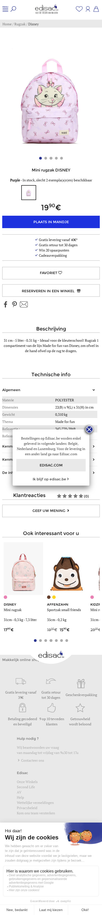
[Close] (89, 429)
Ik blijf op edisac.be (49, 479)
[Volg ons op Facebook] (5, 304)
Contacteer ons (32, 760)
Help (20, 797)
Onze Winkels (27, 781)
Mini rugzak (13, 609)
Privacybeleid (27, 807)
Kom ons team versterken (36, 813)
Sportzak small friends (64, 609)
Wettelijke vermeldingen (35, 802)
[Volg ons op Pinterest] (14, 304)
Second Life (26, 787)
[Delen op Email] (24, 304)
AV (19, 792)
